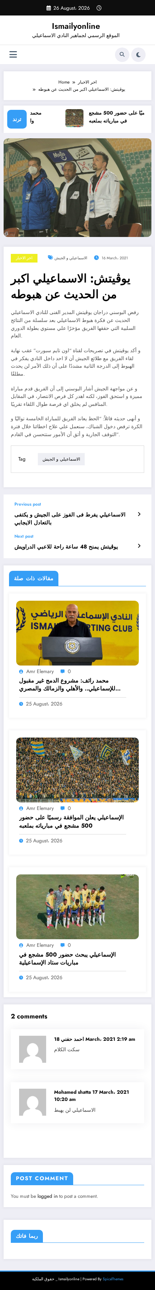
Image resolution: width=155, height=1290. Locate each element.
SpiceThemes (113, 1279)
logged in (47, 1196)
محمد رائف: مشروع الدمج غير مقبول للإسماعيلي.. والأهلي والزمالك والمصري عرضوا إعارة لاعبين (67, 685)
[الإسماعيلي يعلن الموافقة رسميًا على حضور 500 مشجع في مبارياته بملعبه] (77, 769)
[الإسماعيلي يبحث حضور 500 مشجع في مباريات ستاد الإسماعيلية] (77, 906)
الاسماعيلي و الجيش (70, 258)
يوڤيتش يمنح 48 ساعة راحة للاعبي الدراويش (66, 547)
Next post (24, 536)
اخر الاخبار (24, 258)
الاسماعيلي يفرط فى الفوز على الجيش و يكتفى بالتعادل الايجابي (69, 518)
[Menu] (13, 54)
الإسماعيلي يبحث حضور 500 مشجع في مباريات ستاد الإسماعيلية (67, 959)
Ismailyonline (76, 26)
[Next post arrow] (139, 546)
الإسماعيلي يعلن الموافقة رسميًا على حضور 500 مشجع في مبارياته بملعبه (71, 821)
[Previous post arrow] (139, 514)
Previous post (27, 504)
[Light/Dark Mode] (138, 55)
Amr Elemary (40, 671)
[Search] (122, 54)
